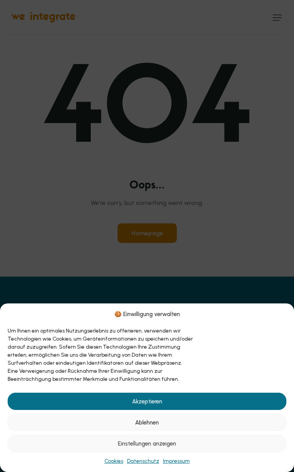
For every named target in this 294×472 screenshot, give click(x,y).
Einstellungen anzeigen (147, 443)
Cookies (114, 461)
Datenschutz (143, 461)
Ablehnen (147, 422)
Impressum (176, 461)
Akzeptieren (147, 401)
